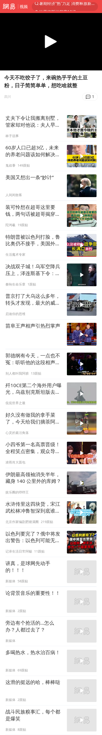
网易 (9, 6)
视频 (24, 6)
